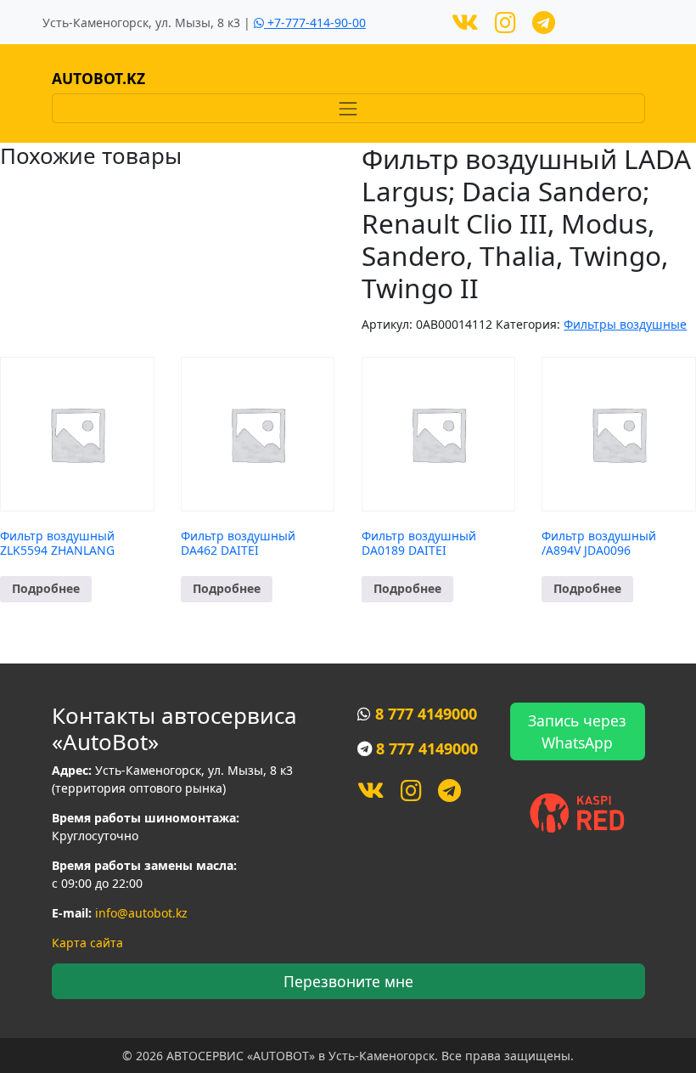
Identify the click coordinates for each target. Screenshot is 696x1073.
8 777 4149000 (426, 713)
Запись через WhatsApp (577, 731)
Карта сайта (87, 943)
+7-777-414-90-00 (315, 22)
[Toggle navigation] (348, 108)
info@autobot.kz (141, 913)
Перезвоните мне (348, 981)
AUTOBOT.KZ (98, 78)
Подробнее (46, 588)
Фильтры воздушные (625, 324)
